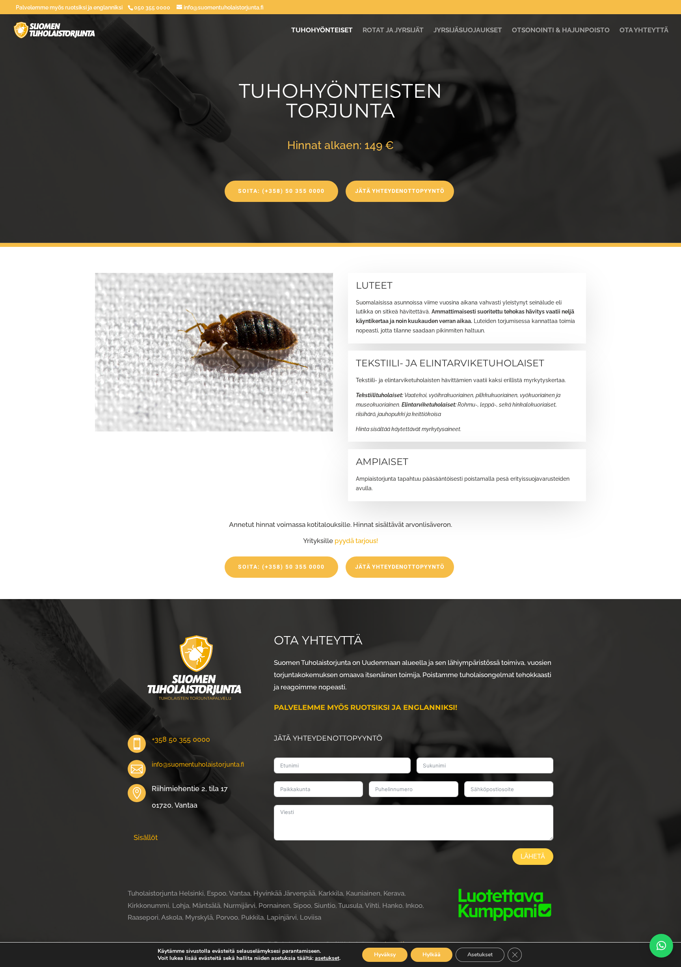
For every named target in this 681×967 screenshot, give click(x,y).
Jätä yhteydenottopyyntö (400, 191)
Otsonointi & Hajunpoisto (561, 30)
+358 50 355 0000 (181, 739)
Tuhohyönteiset (322, 30)
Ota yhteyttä (644, 30)
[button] (661, 946)
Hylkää (431, 954)
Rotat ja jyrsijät (393, 30)
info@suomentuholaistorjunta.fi (198, 764)
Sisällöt (146, 837)
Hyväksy (385, 954)
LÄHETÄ (533, 856)
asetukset (327, 958)
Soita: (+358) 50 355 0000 (281, 191)
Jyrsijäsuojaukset (468, 30)
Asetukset (480, 954)
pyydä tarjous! (356, 541)
